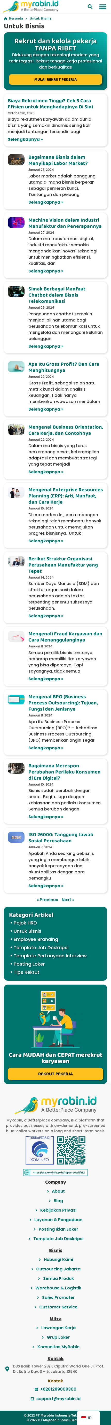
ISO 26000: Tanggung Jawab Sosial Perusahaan (60, 838)
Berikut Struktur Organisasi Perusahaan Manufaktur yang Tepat (63, 565)
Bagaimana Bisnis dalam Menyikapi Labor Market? (58, 160)
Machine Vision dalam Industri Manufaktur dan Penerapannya (65, 223)
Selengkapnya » (25, 139)
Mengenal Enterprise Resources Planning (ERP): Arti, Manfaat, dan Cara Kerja (65, 496)
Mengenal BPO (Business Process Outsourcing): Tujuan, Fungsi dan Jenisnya (63, 703)
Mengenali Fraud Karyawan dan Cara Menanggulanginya (65, 637)
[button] (90, 6)
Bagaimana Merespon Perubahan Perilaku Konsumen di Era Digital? (64, 772)
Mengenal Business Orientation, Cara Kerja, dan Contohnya (65, 430)
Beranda (16, 18)
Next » (68, 900)
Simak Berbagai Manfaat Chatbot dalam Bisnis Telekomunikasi (56, 295)
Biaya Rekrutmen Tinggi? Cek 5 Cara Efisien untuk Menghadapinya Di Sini (50, 104)
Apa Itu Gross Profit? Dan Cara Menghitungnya (63, 367)
